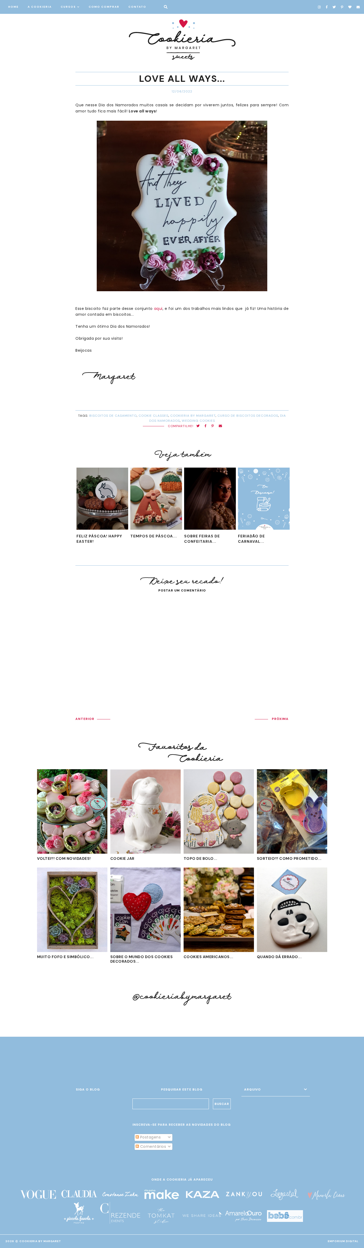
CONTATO (137, 7)
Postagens (150, 1137)
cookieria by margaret (193, 416)
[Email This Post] (220, 426)
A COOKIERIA (40, 7)
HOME (13, 7)
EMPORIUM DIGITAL (343, 1241)
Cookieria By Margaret (40, 1241)
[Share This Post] (206, 426)
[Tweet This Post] (198, 426)
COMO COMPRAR (104, 7)
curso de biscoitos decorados (247, 416)
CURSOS (68, 7)
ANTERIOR (84, 719)
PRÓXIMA (280, 719)
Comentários (152, 1146)
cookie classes (153, 416)
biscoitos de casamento (113, 416)
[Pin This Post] (212, 426)
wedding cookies (198, 421)
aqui (158, 308)
